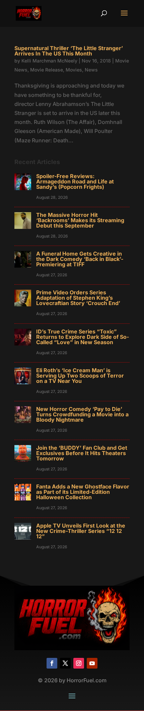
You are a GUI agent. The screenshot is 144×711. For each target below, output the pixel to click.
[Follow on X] (65, 663)
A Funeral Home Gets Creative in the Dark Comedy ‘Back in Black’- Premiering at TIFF (79, 259)
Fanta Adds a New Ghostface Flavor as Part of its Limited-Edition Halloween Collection (82, 492)
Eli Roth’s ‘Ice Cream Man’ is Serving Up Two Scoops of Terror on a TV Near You (80, 375)
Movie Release (46, 70)
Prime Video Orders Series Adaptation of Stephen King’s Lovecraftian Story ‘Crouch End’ (78, 297)
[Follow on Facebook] (52, 663)
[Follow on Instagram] (78, 663)
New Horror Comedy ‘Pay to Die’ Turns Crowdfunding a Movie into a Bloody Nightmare (82, 414)
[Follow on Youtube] (92, 663)
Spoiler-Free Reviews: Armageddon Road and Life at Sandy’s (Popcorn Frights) (75, 181)
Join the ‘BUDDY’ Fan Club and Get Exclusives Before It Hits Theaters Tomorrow (81, 453)
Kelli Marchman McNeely (49, 60)
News (91, 70)
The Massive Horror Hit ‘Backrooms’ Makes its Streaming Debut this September (80, 220)
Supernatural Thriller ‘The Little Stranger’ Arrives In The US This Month (68, 51)
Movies (74, 70)
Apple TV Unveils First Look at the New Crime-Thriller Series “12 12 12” (80, 531)
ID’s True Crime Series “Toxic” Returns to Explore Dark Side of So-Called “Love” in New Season (82, 336)
